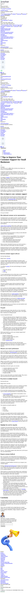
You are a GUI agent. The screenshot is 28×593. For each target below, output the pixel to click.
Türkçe (2, 76)
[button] (14, 3)
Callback (10, 20)
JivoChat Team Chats (17, 25)
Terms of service (4, 571)
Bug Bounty (3, 582)
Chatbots (14, 14)
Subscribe (3, 526)
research (8, 177)
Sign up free (3, 73)
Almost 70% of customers (6, 225)
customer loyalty (9, 340)
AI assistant (8, 8)
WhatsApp (19, 14)
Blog (2, 43)
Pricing (2, 39)
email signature (15, 421)
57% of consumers (7, 393)
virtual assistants (15, 293)
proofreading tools (12, 199)
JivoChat (8, 258)
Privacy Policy (4, 572)
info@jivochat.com (4, 583)
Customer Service (4, 10)
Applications (3, 42)
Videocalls (16, 26)
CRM (20, 26)
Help (2, 41)
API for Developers (5, 579)
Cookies (2, 573)
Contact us (3, 575)
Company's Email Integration (7, 563)
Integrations (3, 580)
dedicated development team (10, 465)
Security (2, 570)
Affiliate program (4, 40)
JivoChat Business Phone (7, 25)
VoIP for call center (21, 298)
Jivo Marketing (5, 20)
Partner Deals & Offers (5, 577)
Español (5, 76)
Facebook (3, 553)
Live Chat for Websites (6, 14)
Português (9, 76)
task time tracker (13, 352)
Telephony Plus (9, 26)
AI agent (3, 8)
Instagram (24, 14)
